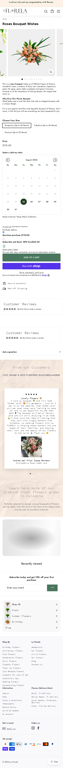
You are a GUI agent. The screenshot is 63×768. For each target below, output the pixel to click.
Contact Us (37, 664)
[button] (8, 160)
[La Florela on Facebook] (38, 728)
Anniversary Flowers (12, 651)
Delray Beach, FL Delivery (45, 697)
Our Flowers (37, 651)
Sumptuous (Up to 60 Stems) (17, 125)
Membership (37, 647)
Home (4, 19)
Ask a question (9, 351)
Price (4, 141)
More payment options (31, 272)
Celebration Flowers (12, 658)
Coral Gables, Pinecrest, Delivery (44, 701)
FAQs (4, 697)
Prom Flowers (8, 654)
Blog (34, 661)
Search (5, 693)
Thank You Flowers (11, 668)
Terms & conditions (12, 700)
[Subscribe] (52, 588)
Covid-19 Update (10, 710)
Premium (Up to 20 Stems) (16, 132)
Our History (37, 658)
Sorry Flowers (9, 661)
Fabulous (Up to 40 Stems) (45, 125)
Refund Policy (9, 707)
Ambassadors (8, 704)
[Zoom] (50, 72)
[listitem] (24, 202)
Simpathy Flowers (11, 664)
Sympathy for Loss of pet (15, 675)
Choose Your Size (11, 120)
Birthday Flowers (11, 647)
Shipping (6, 226)
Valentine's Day (10, 678)
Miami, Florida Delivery (44, 706)
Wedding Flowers (10, 682)
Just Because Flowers (13, 671)
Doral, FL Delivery (41, 693)
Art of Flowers (39, 654)
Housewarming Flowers (13, 685)
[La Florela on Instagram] (33, 728)
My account (7, 714)
